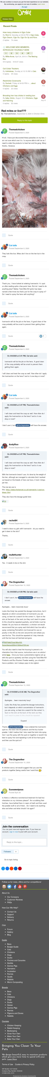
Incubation (11, 971)
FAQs (9, 902)
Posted (19, 132)
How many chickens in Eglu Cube (16, 32)
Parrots (10, 974)
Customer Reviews (15, 899)
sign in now (13, 831)
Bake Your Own (13, 1039)
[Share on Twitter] (3, 868)
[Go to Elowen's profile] (43, 48)
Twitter (9, 886)
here (8, 655)
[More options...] (44, 130)
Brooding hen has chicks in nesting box (19, 95)
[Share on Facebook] (7, 868)
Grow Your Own (13, 1033)
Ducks (9, 957)
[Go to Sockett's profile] (43, 82)
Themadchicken (33, 405)
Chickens (11, 952)
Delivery (10, 917)
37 (28, 53)
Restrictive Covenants (12, 80)
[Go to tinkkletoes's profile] (43, 69)
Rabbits (10, 979)
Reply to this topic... (14, 842)
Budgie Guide (12, 946)
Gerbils (10, 963)
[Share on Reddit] (11, 868)
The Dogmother (34, 692)
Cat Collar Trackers (11, 68)
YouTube (20, 886)
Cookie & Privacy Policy (24, 1064)
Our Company (13, 897)
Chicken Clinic (39, 113)
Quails (9, 976)
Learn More (12, 1059)
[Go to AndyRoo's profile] (4, 446)
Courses (5, 1021)
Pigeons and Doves (15, 1013)
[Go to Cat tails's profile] (4, 247)
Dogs (9, 955)
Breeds (5, 987)
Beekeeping (12, 1030)
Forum (10, 929)
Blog (9, 934)
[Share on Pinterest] (20, 868)
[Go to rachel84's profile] (4, 522)
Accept (24, 7)
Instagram (4, 886)
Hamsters (11, 968)
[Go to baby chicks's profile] (43, 96)
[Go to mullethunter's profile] (4, 556)
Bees (9, 944)
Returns (10, 919)
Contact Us (11, 911)
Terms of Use (7, 1064)
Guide (4, 940)
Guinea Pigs (12, 965)
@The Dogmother (23, 425)
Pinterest (25, 886)
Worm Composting (15, 982)
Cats (34, 71)
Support (10, 914)
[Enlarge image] (5, 501)
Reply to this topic (24, 120)
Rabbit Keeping (13, 1028)
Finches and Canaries (16, 960)
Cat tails (30, 356)
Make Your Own (13, 1036)
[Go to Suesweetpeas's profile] (4, 791)
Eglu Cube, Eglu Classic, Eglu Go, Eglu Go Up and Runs (21, 36)
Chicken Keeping (14, 1025)
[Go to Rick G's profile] (43, 33)
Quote (10, 235)
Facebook (14, 886)
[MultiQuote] (4, 235)
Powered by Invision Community (24, 1076)
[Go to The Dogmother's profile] (4, 583)
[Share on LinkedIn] (16, 868)
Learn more (41, 4)
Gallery (10, 932)
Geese (10, 1005)
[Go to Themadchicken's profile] (4, 131)
